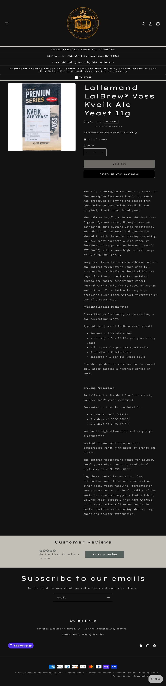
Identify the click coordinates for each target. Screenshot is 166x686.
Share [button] (90, 523)
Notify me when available (119, 173)
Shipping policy (148, 673)
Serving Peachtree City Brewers (105, 628)
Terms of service (125, 673)
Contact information (100, 673)
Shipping (89, 126)
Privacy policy (121, 676)
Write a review (105, 554)
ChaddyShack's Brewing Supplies (44, 673)
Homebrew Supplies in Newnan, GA (58, 628)
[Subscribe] (108, 597)
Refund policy (76, 673)
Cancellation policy (146, 676)
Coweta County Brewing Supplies (83, 634)
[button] (6, 23)
